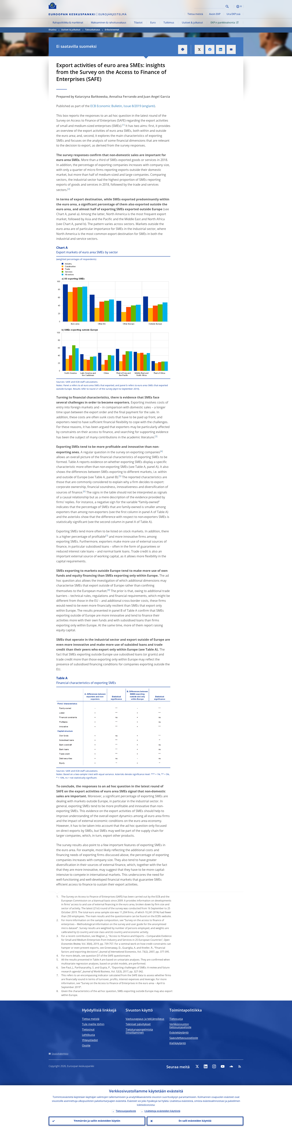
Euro (153, 23)
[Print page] (182, 49)
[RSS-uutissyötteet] (239, 1066)
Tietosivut (88, 1029)
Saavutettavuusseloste (183, 1038)
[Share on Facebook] (209, 49)
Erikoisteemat (112, 30)
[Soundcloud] (231, 1066)
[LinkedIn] (205, 1066)
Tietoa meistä (195, 14)
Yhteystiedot (90, 1040)
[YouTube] (222, 1066)
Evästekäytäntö (179, 1032)
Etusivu (52, 30)
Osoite (86, 1045)
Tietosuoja (176, 1019)
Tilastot (138, 23)
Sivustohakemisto (60, 1054)
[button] (232, 6)
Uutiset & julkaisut (192, 23)
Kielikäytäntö (177, 1043)
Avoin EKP (215, 14)
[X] (197, 1066)
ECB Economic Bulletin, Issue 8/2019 (115, 106)
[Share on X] (199, 49)
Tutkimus (168, 23)
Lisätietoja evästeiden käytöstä (162, 1111)
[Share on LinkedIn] (220, 49)
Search (227, 6)
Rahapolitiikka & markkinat (68, 23)
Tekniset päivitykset (138, 1024)
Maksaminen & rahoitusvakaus (108, 23)
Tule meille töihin (93, 1024)
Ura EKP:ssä (233, 14)
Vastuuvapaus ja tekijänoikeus (145, 1019)
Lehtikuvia (88, 1035)
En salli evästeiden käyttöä (195, 1121)
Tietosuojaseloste (126, 1111)
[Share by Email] (231, 49)
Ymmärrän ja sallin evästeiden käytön (97, 1121)
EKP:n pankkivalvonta (223, 23)
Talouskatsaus (92, 30)
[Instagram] (214, 1066)
